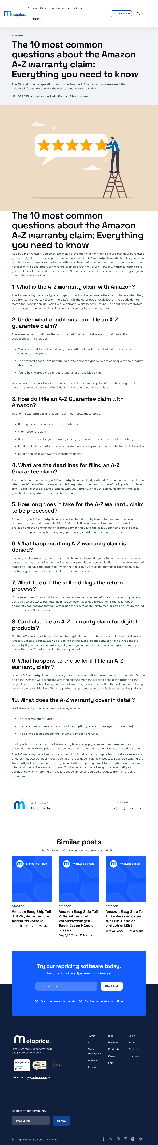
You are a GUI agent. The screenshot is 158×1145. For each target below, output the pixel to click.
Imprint (92, 1067)
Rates (132, 1042)
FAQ (110, 1063)
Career (112, 1056)
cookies (93, 1060)
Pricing (43, 8)
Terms (91, 1035)
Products (113, 1049)
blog (111, 1035)
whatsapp (134, 1056)
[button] (57, 8)
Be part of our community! (29, 1110)
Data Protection (94, 1051)
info (90, 1042)
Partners (113, 1042)
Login (132, 1035)
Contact (133, 1049)
